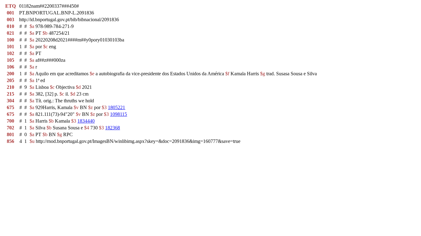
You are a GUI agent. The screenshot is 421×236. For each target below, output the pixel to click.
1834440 (86, 121)
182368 (112, 127)
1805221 (116, 107)
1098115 (118, 114)
